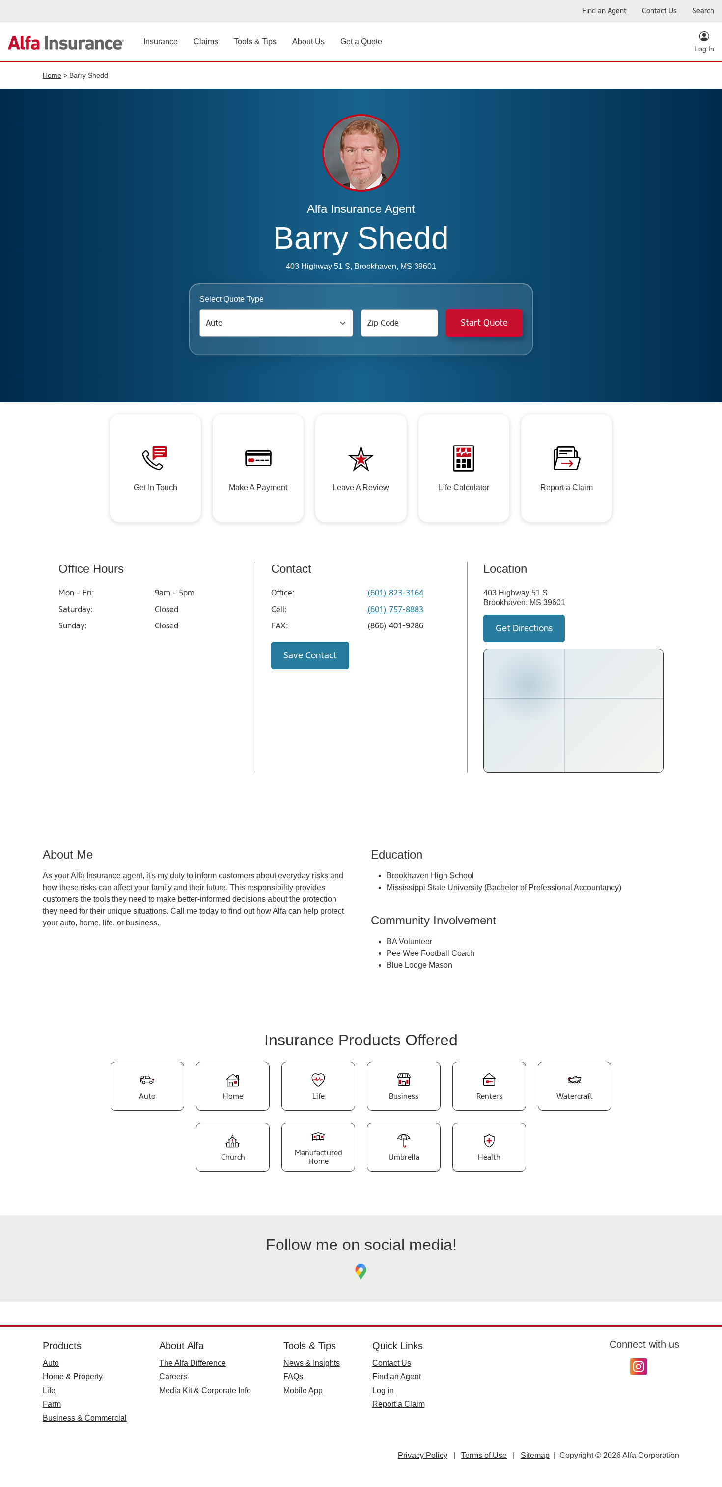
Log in (383, 1390)
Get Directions (524, 628)
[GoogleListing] (361, 1272)
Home (52, 75)
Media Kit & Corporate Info (205, 1390)
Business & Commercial (85, 1418)
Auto (51, 1363)
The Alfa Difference (192, 1363)
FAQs (293, 1376)
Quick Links (397, 1345)
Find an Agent (396, 1376)
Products (62, 1345)
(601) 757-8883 (395, 610)
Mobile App (303, 1390)
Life (49, 1390)
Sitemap (535, 1455)
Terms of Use (484, 1455)
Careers (173, 1376)
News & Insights (311, 1363)
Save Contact (310, 655)
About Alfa (181, 1345)
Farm (52, 1404)
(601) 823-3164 (395, 593)
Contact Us (391, 1363)
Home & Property (73, 1376)
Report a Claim (398, 1404)
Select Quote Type (231, 299)
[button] (161, 42)
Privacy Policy (422, 1455)
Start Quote (484, 322)
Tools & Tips (309, 1345)
